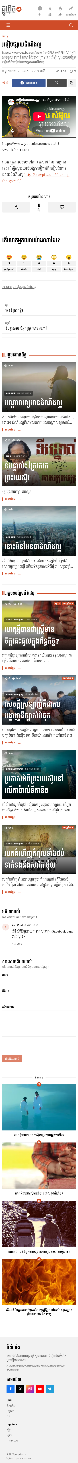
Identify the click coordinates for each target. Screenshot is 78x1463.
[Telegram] (50, 1389)
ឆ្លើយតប (17, 943)
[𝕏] (20, 1389)
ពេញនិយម (12, 1440)
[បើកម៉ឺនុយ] (8, 25)
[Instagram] (30, 1389)
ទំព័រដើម (11, 1406)
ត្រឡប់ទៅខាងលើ (23, 1458)
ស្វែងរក (10, 1411)
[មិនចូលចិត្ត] (62, 207)
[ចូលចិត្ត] (16, 207)
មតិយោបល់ (8, 1007)
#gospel (7, 286)
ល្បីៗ (9, 1430)
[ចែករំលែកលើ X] (57, 83)
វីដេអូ (5, 37)
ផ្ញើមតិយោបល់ (12, 1058)
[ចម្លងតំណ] (72, 83)
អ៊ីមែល (5, 991)
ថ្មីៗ (8, 1416)
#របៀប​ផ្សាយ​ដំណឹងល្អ (24, 286)
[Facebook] (11, 1389)
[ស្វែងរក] (71, 25)
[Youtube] (40, 1389)
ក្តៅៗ (9, 1435)
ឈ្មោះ (5, 975)
